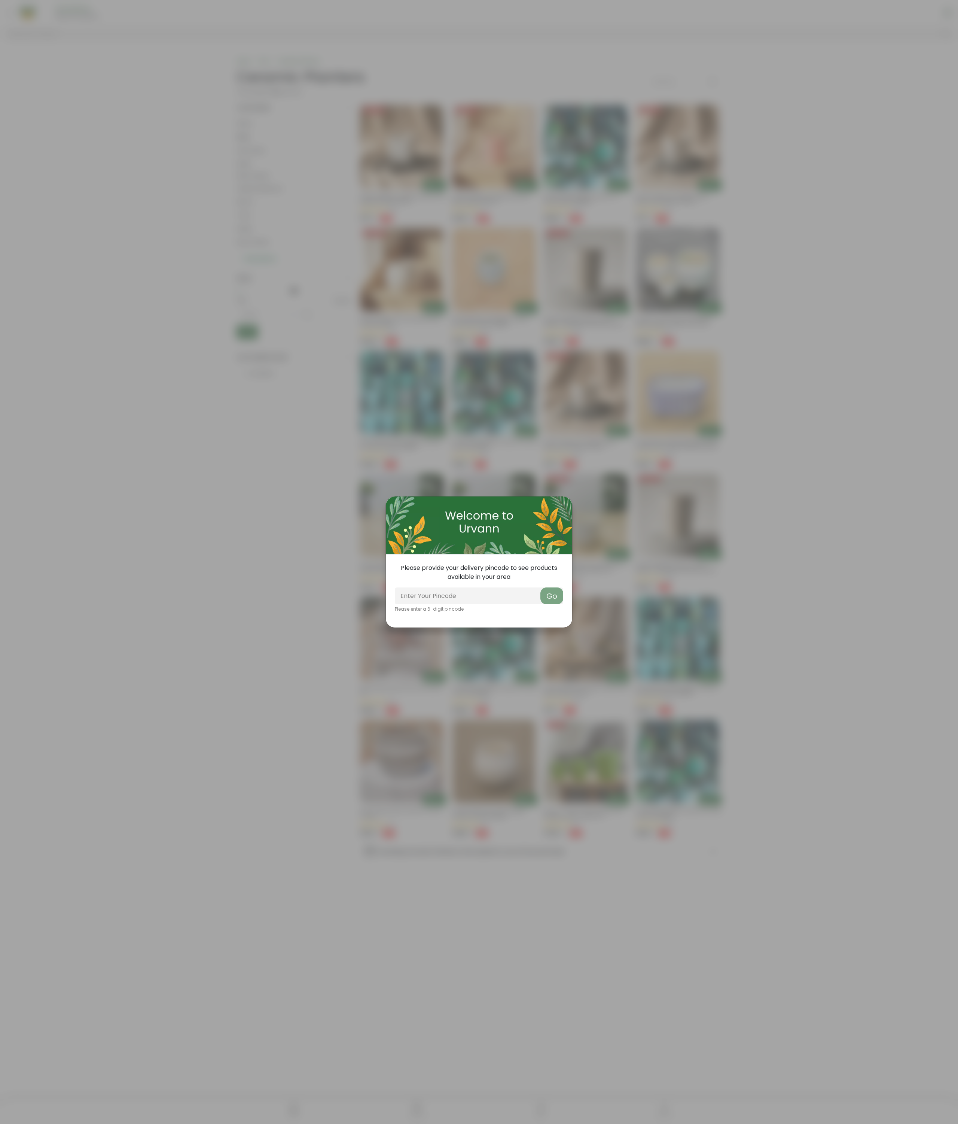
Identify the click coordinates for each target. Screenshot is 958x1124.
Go (551, 596)
